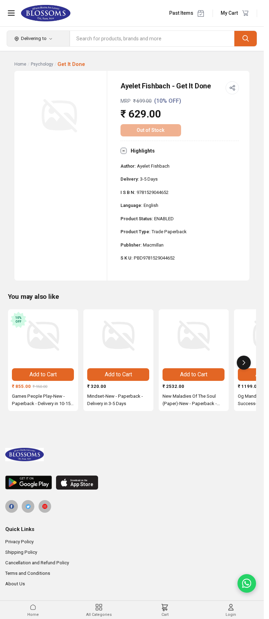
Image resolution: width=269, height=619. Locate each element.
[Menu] (11, 13)
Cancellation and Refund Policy (37, 562)
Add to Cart (43, 374)
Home (20, 64)
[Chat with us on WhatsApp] (246, 583)
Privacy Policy (19, 541)
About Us (15, 583)
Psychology (42, 64)
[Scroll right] (244, 363)
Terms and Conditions (27, 573)
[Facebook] (11, 506)
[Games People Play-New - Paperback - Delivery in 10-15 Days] (43, 335)
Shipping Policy (21, 552)
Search (245, 38)
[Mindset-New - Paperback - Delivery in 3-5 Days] (118, 335)
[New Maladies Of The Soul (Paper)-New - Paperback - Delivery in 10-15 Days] (194, 335)
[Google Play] (28, 483)
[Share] (232, 88)
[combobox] (152, 38)
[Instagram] (45, 506)
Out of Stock (151, 130)
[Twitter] (28, 506)
